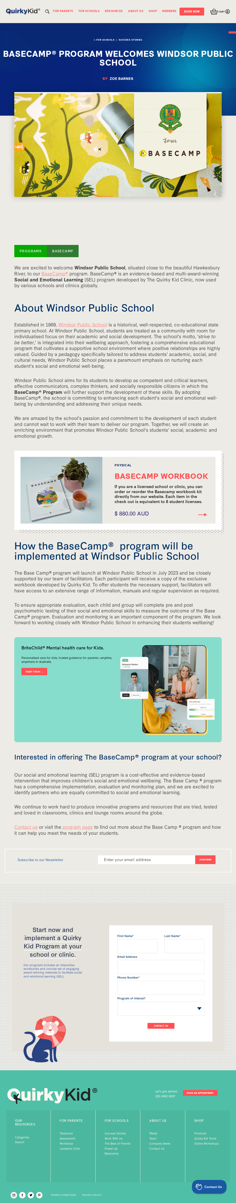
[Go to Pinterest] (39, 1195)
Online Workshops (206, 1143)
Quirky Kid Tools (205, 1138)
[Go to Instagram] (14, 1195)
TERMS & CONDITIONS (63, 1195)
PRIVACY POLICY (92, 1195)
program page (77, 826)
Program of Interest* (131, 998)
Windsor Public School (82, 324)
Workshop (66, 1143)
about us (157, 1120)
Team (152, 1138)
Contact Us (156, 1148)
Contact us (26, 826)
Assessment (67, 1138)
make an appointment (200, 1092)
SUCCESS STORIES (130, 39)
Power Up (111, 1148)
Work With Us (114, 1138)
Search (19, 1142)
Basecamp (112, 1153)
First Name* (125, 936)
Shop (199, 1120)
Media (153, 1133)
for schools (117, 1120)
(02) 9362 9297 (165, 1096)
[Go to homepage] (23, 12)
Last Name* (172, 936)
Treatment (66, 1133)
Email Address (127, 956)
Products (200, 1133)
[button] (218, 12)
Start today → (34, 671)
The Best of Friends (117, 1143)
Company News (159, 1143)
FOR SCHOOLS (105, 39)
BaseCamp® (54, 273)
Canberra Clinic (70, 1148)
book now (192, 11)
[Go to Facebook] (22, 1195)
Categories (22, 1137)
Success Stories (115, 1133)
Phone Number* (128, 977)
